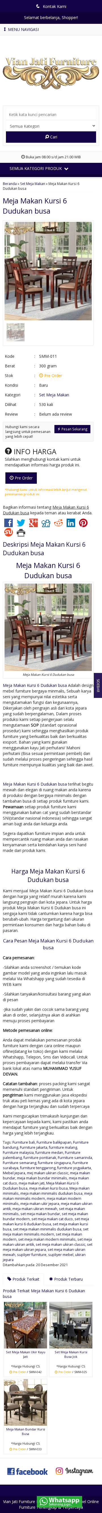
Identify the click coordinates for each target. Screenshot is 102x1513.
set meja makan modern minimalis (47, 1239)
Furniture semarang (19, 1162)
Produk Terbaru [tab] (68, 1279)
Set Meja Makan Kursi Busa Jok (71, 1354)
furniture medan (49, 1152)
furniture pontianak (40, 1157)
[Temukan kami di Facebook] (27, 1471)
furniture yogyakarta (74, 1167)
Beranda (10, 183)
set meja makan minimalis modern (45, 1232)
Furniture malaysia (18, 1152)
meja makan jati (31, 1183)
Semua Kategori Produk (36, 168)
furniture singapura (54, 1162)
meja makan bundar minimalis (42, 1178)
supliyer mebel (60, 1254)
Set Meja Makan (32, 183)
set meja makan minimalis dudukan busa (47, 1229)
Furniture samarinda (75, 1157)
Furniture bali (23, 1142)
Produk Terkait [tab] (25, 1279)
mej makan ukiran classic (47, 1173)
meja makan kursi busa (48, 1188)
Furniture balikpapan (54, 1142)
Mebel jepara (14, 1173)
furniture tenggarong (38, 1167)
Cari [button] (53, 137)
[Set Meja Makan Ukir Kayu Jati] (25, 1325)
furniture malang (63, 1147)
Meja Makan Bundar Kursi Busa (25, 1431)
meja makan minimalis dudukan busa (51, 1193)
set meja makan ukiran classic (60, 1244)
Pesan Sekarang (74, 429)
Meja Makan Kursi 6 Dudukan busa (35, 685)
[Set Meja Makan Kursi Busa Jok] (70, 1325)
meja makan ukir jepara (39, 1203)
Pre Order (23, 478)
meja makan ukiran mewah (34, 1208)
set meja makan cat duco (52, 1219)
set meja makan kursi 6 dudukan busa (46, 1221)
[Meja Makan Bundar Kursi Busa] (25, 1402)
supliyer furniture (31, 1254)
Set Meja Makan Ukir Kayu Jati (25, 1354)
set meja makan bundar (40, 1213)
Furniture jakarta (33, 1147)
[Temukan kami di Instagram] (74, 1471)
